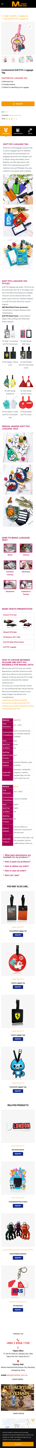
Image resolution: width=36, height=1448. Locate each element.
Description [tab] (6, 133)
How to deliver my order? (17, 866)
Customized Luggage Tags (18, 1087)
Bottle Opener (15, 1146)
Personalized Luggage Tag (18, 931)
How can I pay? (12, 875)
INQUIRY (19, 104)
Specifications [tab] (18, 133)
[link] (18, 907)
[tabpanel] (18, 623)
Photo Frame (15, 1198)
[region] (18, 1438)
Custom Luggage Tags (18, 1035)
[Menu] (4, 3)
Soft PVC (13, 16)
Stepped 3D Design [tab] (10, 632)
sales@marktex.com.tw (17, 1375)
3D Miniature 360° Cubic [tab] (11, 637)
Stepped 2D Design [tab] (10, 615)
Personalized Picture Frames (18, 1202)
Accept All (18, 1444)
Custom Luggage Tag (18, 983)
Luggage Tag (23, 16)
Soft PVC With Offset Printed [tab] (13, 642)
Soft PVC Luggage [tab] (9, 647)
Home (6, 16)
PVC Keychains (18, 1306)
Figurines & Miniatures (9, 1250)
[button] (30, 26)
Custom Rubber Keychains (18, 1254)
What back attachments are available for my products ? (17, 856)
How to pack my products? (17, 862)
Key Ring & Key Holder (22, 1250)
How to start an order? (15, 871)
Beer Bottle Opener (18, 1150)
